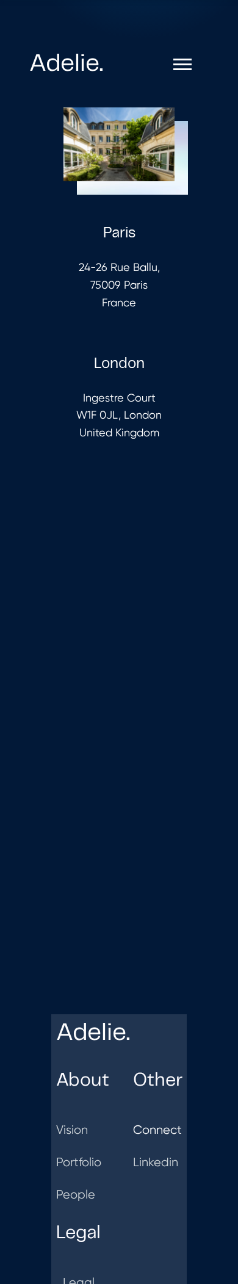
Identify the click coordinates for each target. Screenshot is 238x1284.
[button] (182, 64)
